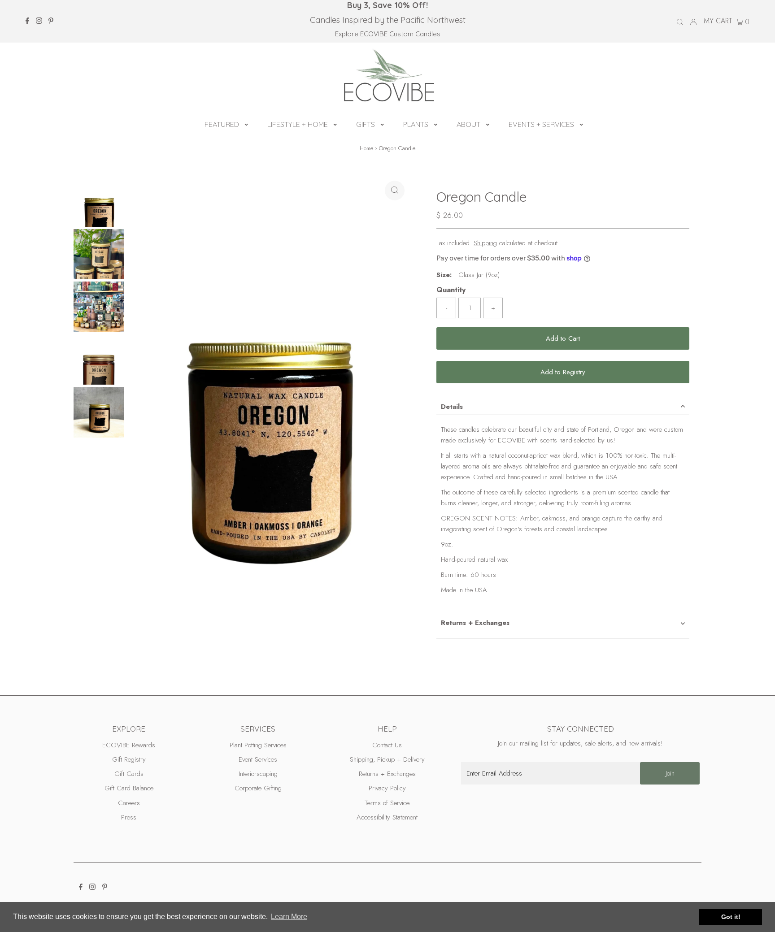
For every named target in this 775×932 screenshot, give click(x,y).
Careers (129, 803)
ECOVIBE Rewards (128, 745)
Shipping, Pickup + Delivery (387, 759)
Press (128, 817)
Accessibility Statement (387, 817)
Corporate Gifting (258, 788)
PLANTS (415, 124)
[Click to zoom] (395, 190)
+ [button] (493, 308)
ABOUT (468, 124)
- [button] (446, 308)
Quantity (451, 290)
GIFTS (365, 124)
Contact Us (387, 745)
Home (366, 148)
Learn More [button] (289, 916)
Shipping (485, 243)
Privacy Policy (387, 788)
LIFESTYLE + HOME (297, 124)
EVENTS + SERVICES (541, 124)
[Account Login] (693, 21)
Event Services (258, 759)
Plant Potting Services (258, 745)
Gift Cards (129, 774)
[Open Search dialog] (680, 21)
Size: (444, 275)
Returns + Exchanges (475, 623)
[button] (246, 123)
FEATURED (222, 124)
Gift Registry (129, 759)
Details (452, 407)
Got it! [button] (730, 916)
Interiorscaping (258, 774)
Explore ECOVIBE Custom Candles (387, 34)
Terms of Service (387, 803)
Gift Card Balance (128, 788)
